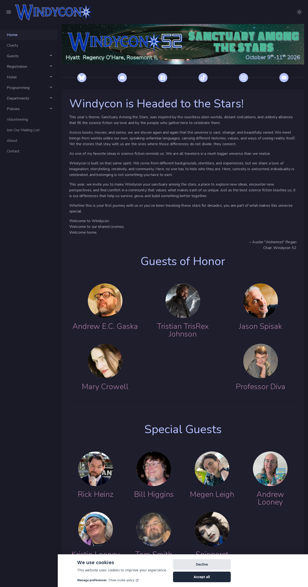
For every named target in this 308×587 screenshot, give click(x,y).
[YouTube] (284, 77)
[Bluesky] (82, 77)
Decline (202, 564)
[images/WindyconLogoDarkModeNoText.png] (299, 12)
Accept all (202, 577)
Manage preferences (92, 580)
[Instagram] (243, 77)
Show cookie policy (121, 580)
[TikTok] (203, 77)
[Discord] (122, 77)
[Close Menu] (8, 12)
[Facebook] (162, 77)
